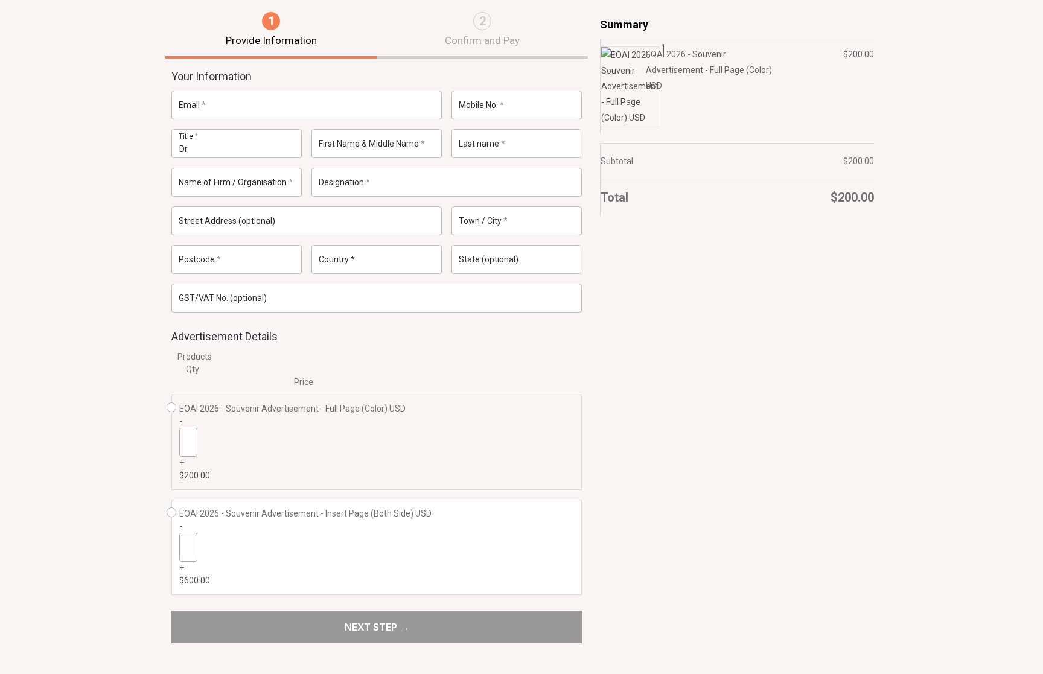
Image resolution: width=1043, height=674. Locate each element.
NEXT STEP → (377, 627)
